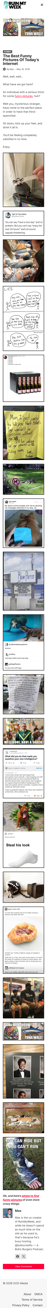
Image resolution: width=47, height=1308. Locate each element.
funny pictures (24, 96)
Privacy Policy (20, 1305)
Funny (7, 52)
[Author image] (4, 69)
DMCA (38, 1294)
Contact (38, 1305)
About (27, 1294)
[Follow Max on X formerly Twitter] (23, 1256)
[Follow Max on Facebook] (17, 1256)
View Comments (23, 1266)
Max (12, 69)
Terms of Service (32, 1299)
